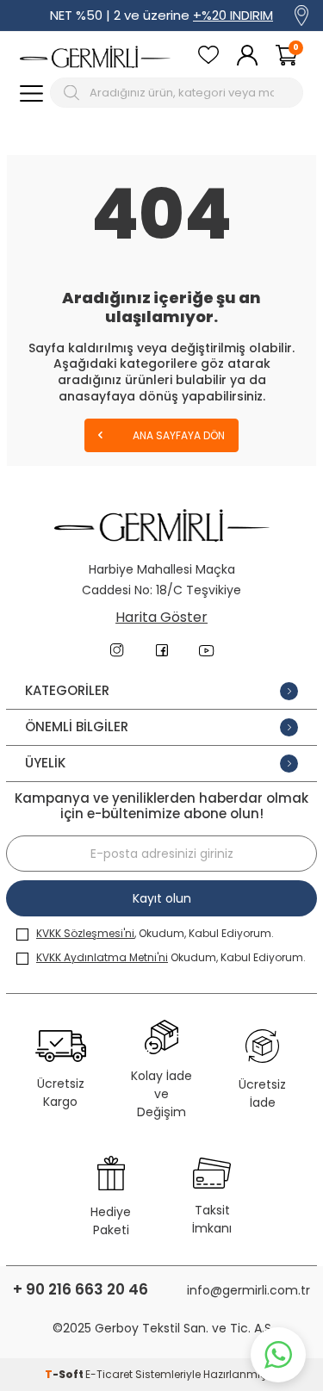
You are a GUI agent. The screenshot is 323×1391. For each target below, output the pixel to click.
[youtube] (206, 650)
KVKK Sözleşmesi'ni (85, 933)
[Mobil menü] (31, 92)
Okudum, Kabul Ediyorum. (171, 957)
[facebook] (162, 650)
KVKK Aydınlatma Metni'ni (102, 957)
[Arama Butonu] (73, 93)
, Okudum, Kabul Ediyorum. (155, 933)
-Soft (65, 1374)
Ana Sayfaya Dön (177, 435)
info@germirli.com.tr (248, 1290)
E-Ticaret (109, 1374)
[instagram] (117, 650)
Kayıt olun (162, 898)
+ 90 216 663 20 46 (80, 1290)
